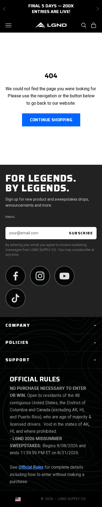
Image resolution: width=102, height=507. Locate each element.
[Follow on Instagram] (40, 275)
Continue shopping (51, 120)
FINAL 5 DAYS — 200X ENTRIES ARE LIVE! (51, 8)
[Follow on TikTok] (15, 298)
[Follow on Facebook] (15, 275)
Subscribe (81, 233)
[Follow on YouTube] (64, 275)
